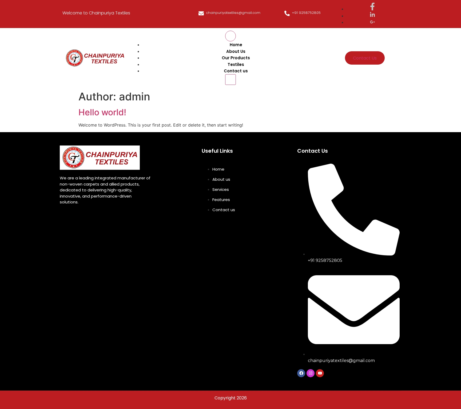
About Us (235, 51)
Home (236, 45)
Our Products (236, 58)
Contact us (236, 71)
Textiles (236, 64)
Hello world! (102, 112)
